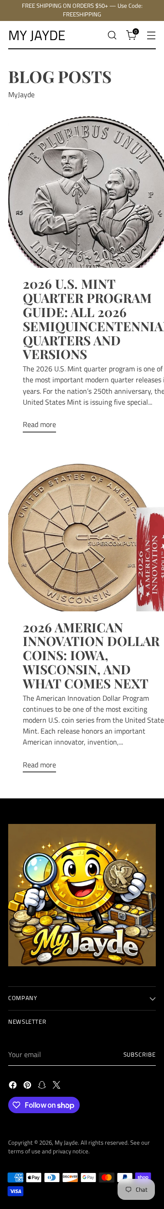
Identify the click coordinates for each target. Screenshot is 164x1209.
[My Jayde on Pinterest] (28, 1086)
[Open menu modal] (151, 35)
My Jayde (66, 1142)
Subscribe (139, 1054)
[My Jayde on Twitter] (57, 1086)
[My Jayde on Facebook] (13, 1086)
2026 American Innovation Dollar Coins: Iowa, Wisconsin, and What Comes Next (91, 655)
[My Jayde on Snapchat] (42, 1086)
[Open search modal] (111, 35)
